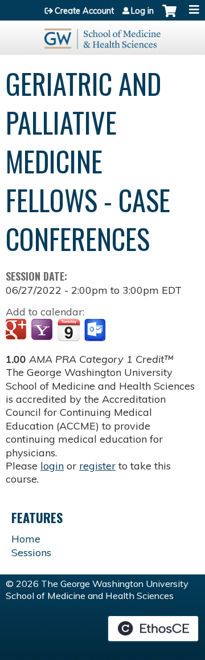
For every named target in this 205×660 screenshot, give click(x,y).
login (52, 465)
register (97, 465)
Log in (142, 11)
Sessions (31, 552)
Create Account (84, 11)
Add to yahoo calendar (43, 330)
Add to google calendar (17, 330)
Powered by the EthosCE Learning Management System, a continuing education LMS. (153, 628)
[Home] (102, 35)
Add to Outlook (96, 330)
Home (25, 538)
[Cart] (169, 17)
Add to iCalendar (68, 329)
